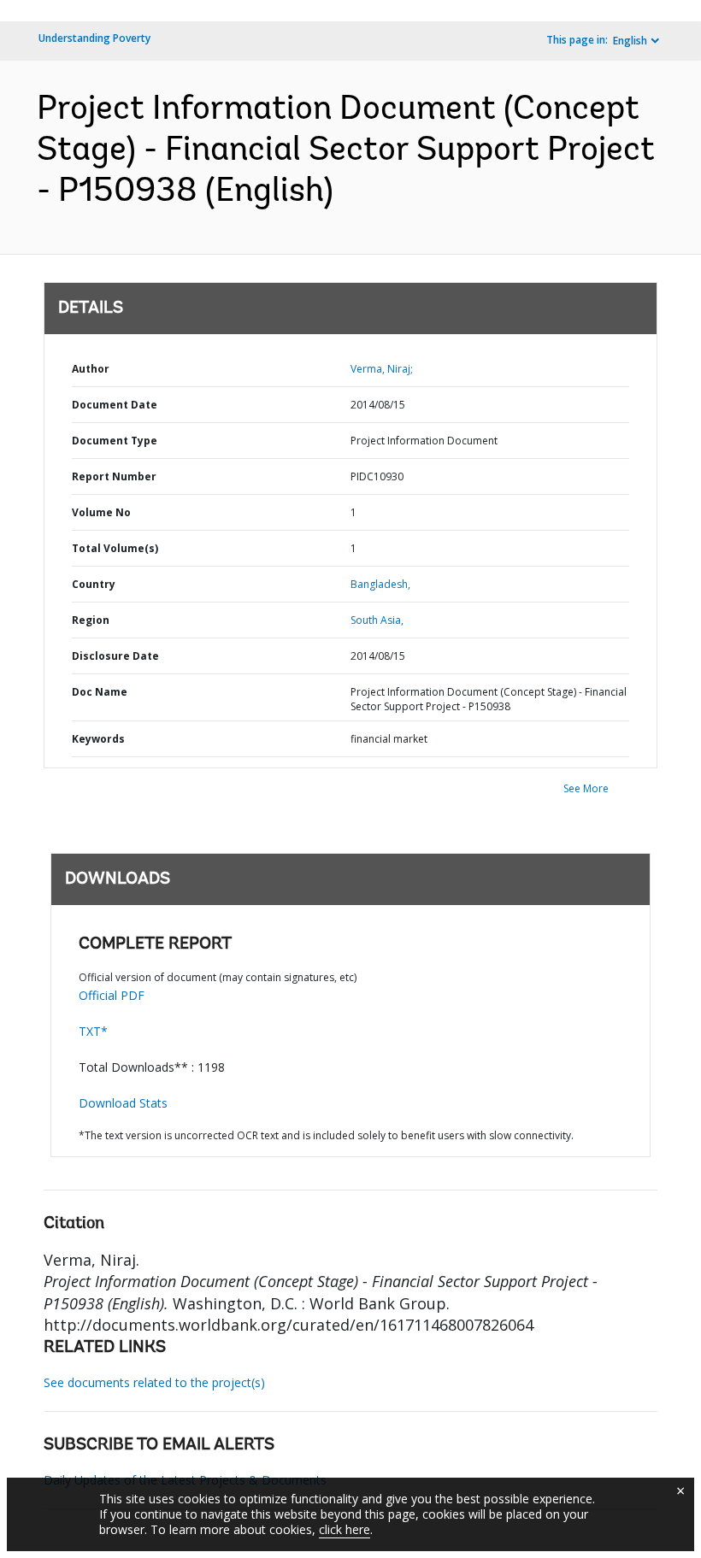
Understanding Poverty (94, 38)
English (630, 40)
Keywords (98, 739)
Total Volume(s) (115, 548)
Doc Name (99, 692)
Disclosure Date (115, 656)
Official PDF (111, 995)
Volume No (101, 512)
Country (93, 584)
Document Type (114, 440)
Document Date (114, 404)
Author (90, 369)
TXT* (93, 1031)
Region (90, 620)
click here (344, 1529)
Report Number (114, 476)
